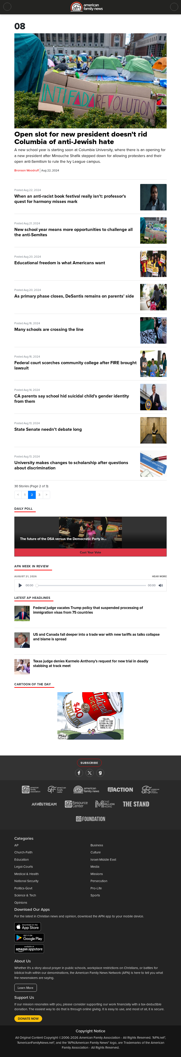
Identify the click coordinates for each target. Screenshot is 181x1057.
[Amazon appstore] (29, 950)
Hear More (159, 576)
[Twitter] (90, 773)
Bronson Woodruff (26, 170)
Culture (95, 852)
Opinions (20, 903)
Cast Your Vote (90, 552)
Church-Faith (23, 852)
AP (16, 845)
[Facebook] (79, 773)
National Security (26, 881)
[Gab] (100, 773)
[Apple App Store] (28, 928)
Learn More (25, 988)
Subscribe (89, 763)
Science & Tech (25, 895)
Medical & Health (26, 874)
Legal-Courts (23, 867)
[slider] (91, 585)
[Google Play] (30, 939)
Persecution (98, 881)
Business (96, 845)
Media (94, 867)
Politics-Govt (23, 888)
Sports (95, 895)
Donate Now (28, 1019)
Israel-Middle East (103, 860)
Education (21, 860)
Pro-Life (96, 888)
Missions (96, 874)
